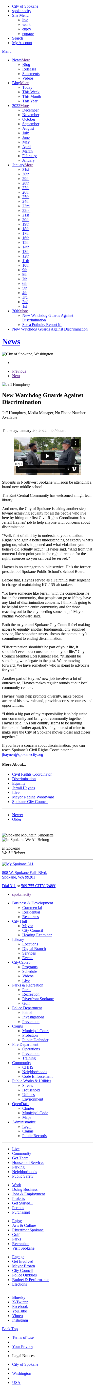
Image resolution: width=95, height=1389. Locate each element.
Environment (32, 1099)
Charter (28, 1108)
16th (25, 238)
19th (25, 224)
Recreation (31, 994)
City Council (32, 930)
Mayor (27, 926)
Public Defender (35, 1040)
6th (24, 283)
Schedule (29, 971)
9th (24, 270)
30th (25, 174)
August (28, 128)
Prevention (31, 1021)
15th (25, 242)
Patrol (27, 1012)
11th (25, 261)
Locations (30, 944)
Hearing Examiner (37, 935)
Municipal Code (35, 1113)
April (26, 146)
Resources (30, 917)
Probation (30, 1035)
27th (25, 188)
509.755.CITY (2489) (38, 886)
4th (24, 292)
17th (25, 233)
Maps (26, 1117)
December (30, 110)
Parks (26, 990)
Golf (26, 1003)
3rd (25, 297)
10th (25, 265)
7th (24, 279)
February (29, 156)
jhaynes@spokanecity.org (22, 754)
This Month (31, 96)
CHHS (27, 1067)
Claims (27, 1131)
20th (25, 219)
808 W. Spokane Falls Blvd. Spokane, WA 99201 (24, 874)
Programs (29, 967)
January (28, 160)
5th (24, 288)
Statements (31, 73)
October (28, 119)
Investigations (33, 1017)
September (30, 124)
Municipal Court (35, 1031)
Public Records (34, 1136)
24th (25, 201)
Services (29, 953)
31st (25, 169)
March (27, 151)
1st (24, 306)
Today (27, 87)
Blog (26, 64)
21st (25, 215)
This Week (31, 92)
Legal (26, 1126)
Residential (31, 912)
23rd (26, 206)
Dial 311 (9, 886)
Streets (27, 1085)
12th (25, 256)
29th (25, 178)
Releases (29, 69)
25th (25, 197)
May (26, 142)
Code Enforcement (37, 1076)
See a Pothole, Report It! (42, 324)
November (30, 115)
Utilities (28, 1094)
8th (24, 274)
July (25, 133)
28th (25, 183)
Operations (31, 1049)
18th (25, 229)
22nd (26, 210)
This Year (29, 101)
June (26, 137)
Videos (27, 78)
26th (25, 192)
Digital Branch (34, 948)
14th (25, 247)
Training (29, 1058)
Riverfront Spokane (38, 999)
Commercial (32, 907)
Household (31, 1090)
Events (27, 958)
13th (25, 251)
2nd (25, 302)
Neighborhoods (34, 1072)
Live (26, 980)
